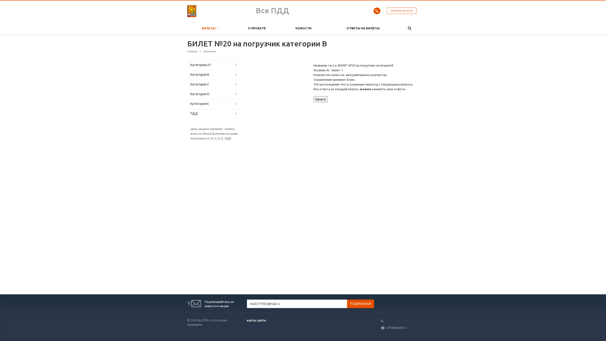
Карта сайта (256, 320)
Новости (303, 28)
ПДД (194, 113)
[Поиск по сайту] (410, 28)
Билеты (209, 28)
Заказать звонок (401, 10)
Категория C (199, 84)
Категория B (199, 74)
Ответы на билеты (363, 28)
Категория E (199, 104)
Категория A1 (200, 65)
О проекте (257, 28)
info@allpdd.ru (397, 327)
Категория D (199, 94)
